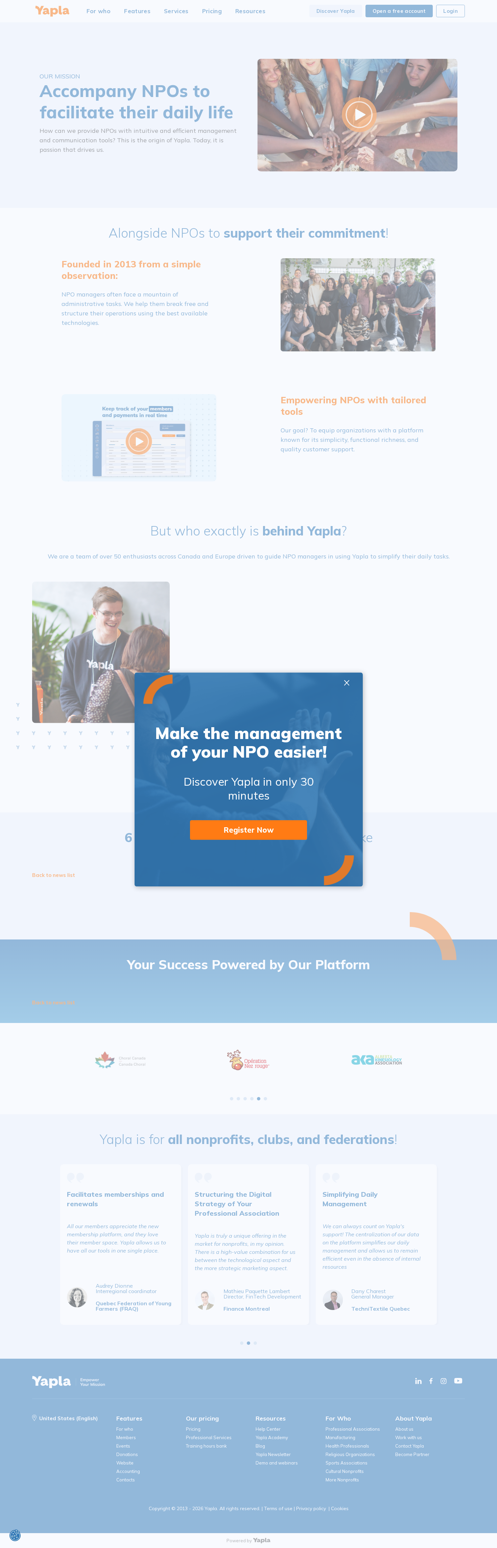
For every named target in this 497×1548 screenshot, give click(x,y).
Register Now (248, 830)
